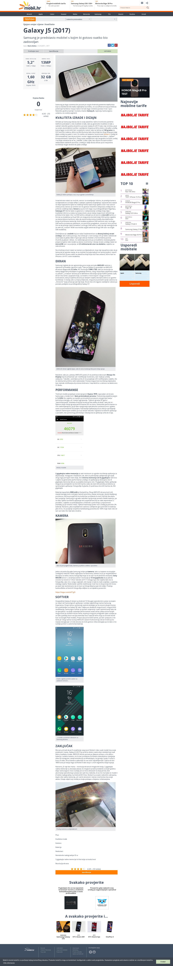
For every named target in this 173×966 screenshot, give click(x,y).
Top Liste (43, 952)
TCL (109, 14)
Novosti (43, 948)
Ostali (144, 14)
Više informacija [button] (9, 963)
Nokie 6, (107, 134)
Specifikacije (53, 51)
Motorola (86, 14)
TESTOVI (29, 19)
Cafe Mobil (60, 948)
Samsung (98, 14)
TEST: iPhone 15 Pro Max (134, 196)
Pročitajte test (33, 51)
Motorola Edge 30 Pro (133, 235)
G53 (128, 218)
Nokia (75, 14)
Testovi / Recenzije (46, 950)
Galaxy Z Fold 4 (130, 223)
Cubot (52, 14)
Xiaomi (120, 14)
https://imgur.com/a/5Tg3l (65, 592)
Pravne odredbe (77, 952)
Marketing (75, 950)
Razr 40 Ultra (130, 191)
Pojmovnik (59, 952)
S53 (126, 239)
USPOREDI (107, 51)
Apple (41, 14)
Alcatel (29, 14)
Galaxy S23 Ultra (131, 212)
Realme (132, 14)
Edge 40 (128, 207)
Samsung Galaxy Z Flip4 (134, 229)
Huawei (63, 14)
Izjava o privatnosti (78, 954)
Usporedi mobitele (62, 950)
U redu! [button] (163, 962)
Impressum (76, 948)
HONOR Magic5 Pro (132, 202)
